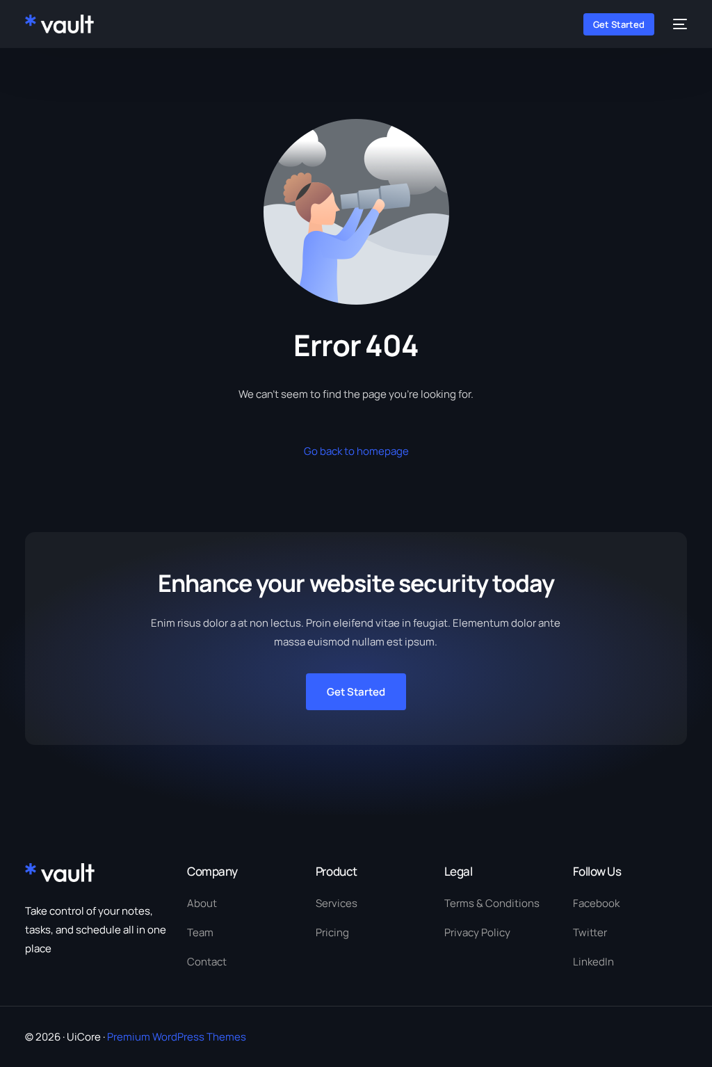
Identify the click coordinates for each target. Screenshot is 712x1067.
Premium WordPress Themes (176, 1036)
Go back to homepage (356, 451)
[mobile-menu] (677, 24)
